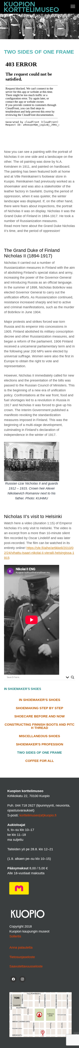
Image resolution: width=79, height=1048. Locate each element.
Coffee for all (39, 760)
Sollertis (15, 936)
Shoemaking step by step (39, 708)
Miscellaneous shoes (39, 736)
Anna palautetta (21, 947)
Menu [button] (69, 6)
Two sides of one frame (39, 752)
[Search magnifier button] (72, 677)
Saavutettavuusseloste (26, 966)
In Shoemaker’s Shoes (39, 699)
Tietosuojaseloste (22, 957)
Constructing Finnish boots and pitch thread (39, 726)
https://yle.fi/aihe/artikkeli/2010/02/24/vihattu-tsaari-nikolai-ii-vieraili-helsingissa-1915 (39, 553)
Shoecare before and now (39, 716)
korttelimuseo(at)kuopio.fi (37, 815)
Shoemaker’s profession (39, 744)
